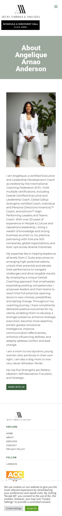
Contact (11, 445)
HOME (9, 433)
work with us (16, 387)
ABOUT (10, 437)
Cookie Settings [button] (13, 508)
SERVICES (11, 441)
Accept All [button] (31, 508)
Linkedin (11, 464)
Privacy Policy (15, 449)
